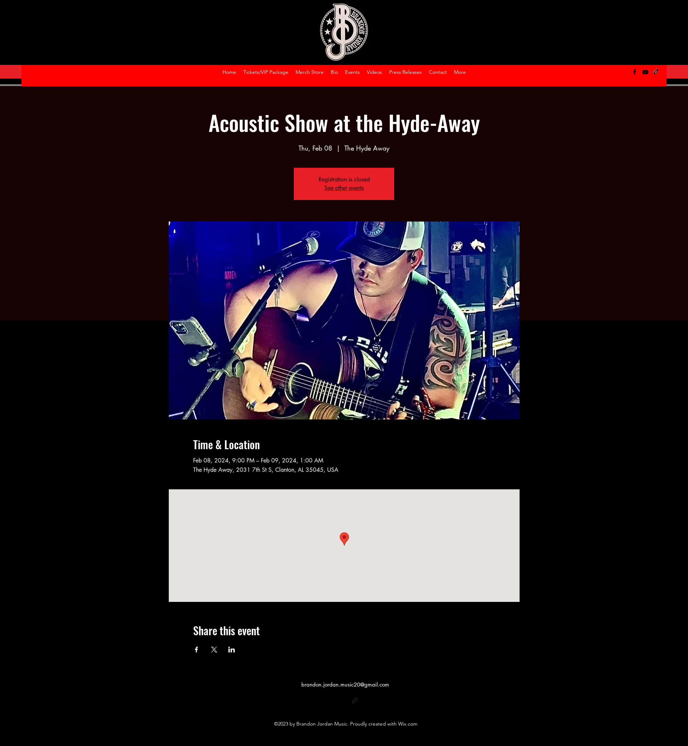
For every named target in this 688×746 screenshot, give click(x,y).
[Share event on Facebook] (196, 649)
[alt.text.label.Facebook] (634, 72)
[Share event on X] (214, 649)
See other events (344, 188)
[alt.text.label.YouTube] (645, 72)
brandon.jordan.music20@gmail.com (345, 684)
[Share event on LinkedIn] (231, 649)
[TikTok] (656, 72)
